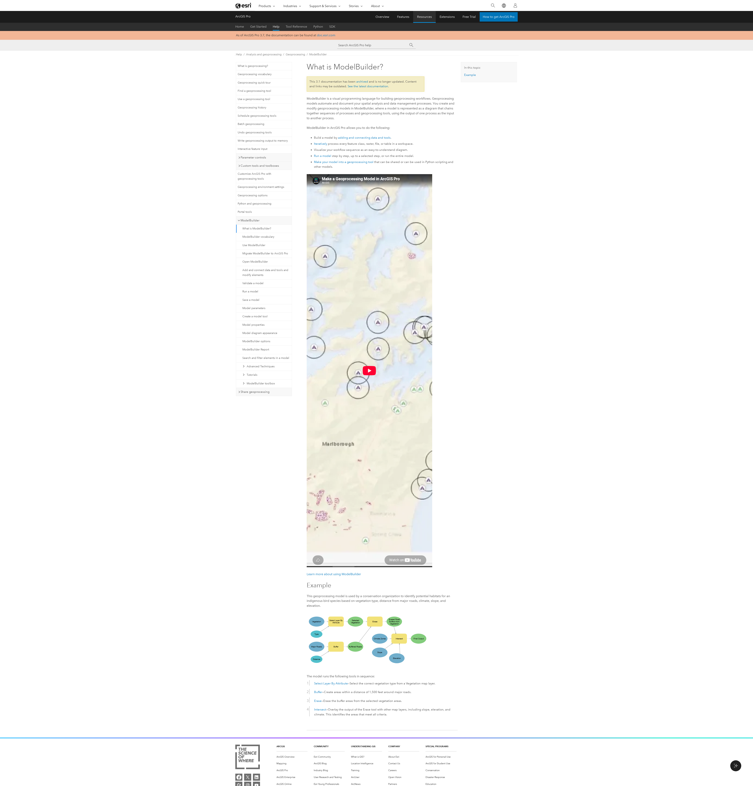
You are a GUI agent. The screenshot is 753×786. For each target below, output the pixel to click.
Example (470, 75)
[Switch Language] (503, 5)
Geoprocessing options (252, 195)
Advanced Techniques (261, 366)
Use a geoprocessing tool (254, 99)
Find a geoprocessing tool (254, 91)
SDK (332, 26)
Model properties (253, 325)
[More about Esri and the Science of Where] (247, 758)
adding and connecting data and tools (364, 137)
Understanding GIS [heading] (363, 746)
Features (403, 17)
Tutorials (252, 375)
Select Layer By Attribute (331, 683)
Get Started (258, 26)
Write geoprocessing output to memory (263, 140)
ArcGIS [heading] (280, 746)
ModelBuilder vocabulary (258, 236)
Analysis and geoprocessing (264, 54)
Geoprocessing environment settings (261, 187)
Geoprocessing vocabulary (255, 74)
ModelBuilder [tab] (250, 220)
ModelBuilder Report (255, 349)
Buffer (318, 692)
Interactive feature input (252, 149)
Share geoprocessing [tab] (255, 392)
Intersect (320, 709)
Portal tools (245, 212)
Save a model (250, 300)
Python (318, 26)
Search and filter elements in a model (265, 358)
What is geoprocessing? (253, 66)
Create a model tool (255, 316)
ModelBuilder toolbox (261, 383)
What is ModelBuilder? (256, 228)
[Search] (492, 5)
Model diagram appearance (259, 333)
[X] (247, 777)
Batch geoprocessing (251, 124)
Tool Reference (296, 26)
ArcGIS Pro (243, 16)
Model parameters (253, 308)
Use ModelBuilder (253, 245)
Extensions (447, 17)
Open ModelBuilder (255, 261)
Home (239, 26)
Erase (318, 701)
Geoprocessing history (252, 107)
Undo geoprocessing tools (255, 132)
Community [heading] (321, 746)
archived (362, 81)
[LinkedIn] (256, 777)
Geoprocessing (295, 54)
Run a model (250, 291)
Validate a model (253, 283)
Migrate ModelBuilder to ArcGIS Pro (265, 253)
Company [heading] (394, 746)
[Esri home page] (243, 6)
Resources (424, 17)
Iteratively (320, 144)
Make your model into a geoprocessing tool (343, 162)
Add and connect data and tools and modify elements (265, 272)
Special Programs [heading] (437, 746)
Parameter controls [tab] (253, 157)
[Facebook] (238, 777)
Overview (382, 17)
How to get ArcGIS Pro (499, 17)
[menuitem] (291, 756)
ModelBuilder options (256, 341)
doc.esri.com (326, 35)
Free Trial (469, 17)
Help (276, 26)
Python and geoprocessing (254, 203)
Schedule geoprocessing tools (257, 115)
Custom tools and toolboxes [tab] (260, 165)
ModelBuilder (318, 54)
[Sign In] (515, 5)
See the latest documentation (368, 86)
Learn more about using (334, 574)
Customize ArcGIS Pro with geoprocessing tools (254, 176)
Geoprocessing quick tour (254, 82)
